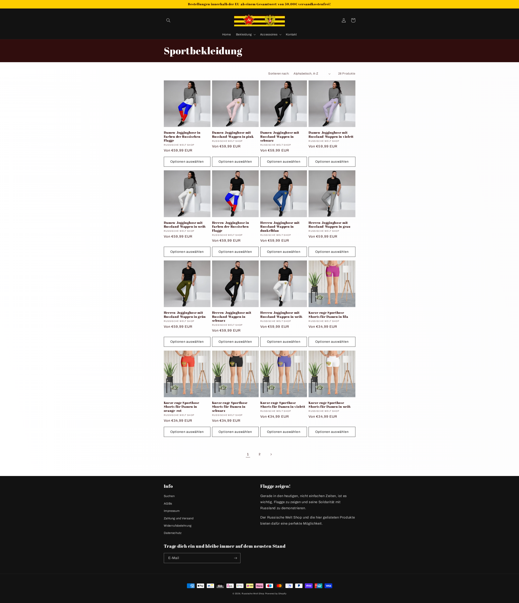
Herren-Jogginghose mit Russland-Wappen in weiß (281, 315)
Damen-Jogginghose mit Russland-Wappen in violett (331, 135)
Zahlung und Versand (179, 518)
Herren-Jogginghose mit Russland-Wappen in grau (330, 225)
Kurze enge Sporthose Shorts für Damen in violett (282, 405)
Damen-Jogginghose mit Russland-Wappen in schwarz (279, 137)
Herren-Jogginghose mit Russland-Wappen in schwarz (231, 317)
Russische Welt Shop (253, 593)
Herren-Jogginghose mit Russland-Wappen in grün (185, 315)
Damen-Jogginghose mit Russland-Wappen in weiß (185, 225)
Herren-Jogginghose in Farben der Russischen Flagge (230, 227)
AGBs (168, 503)
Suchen (169, 496)
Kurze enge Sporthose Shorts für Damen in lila (328, 315)
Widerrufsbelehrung (178, 525)
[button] (168, 20)
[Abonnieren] (235, 558)
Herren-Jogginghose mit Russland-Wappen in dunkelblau (280, 227)
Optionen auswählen (187, 161)
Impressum (172, 510)
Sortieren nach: (278, 73)
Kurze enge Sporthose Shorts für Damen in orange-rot (181, 407)
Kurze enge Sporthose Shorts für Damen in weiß (330, 405)
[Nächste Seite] (271, 454)
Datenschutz (173, 533)
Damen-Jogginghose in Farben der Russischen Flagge (182, 137)
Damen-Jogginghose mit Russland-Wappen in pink (233, 135)
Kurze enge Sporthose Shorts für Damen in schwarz (230, 407)
